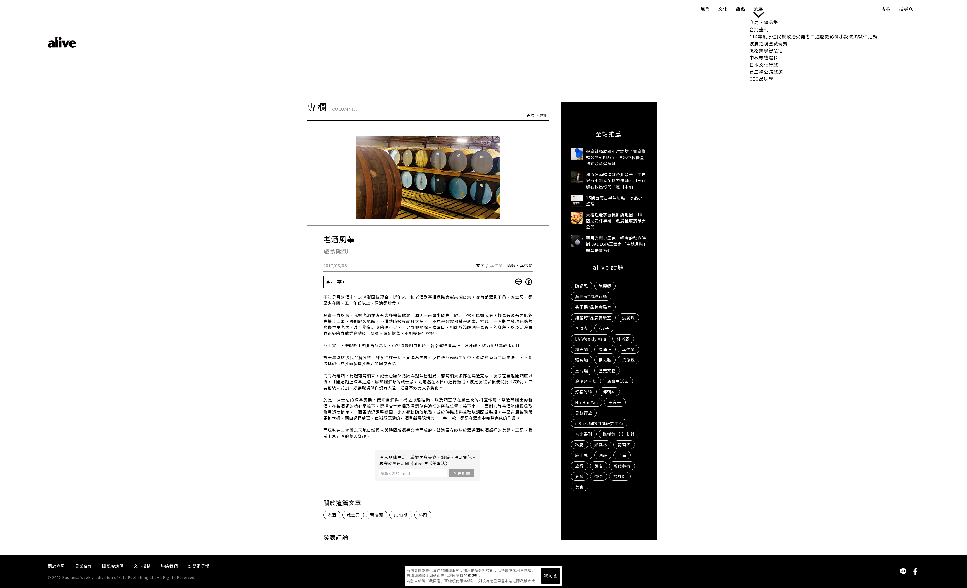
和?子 (604, 328)
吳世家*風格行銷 (591, 296)
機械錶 (609, 434)
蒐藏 (579, 476)
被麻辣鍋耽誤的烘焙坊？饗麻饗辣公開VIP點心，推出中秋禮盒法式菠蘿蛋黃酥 (616, 157)
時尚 (622, 455)
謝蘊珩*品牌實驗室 (593, 318)
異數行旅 (583, 413)
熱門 (423, 515)
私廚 (579, 445)
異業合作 (83, 566)
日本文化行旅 (763, 64)
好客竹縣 (583, 392)
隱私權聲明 (469, 576)
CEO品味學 (761, 78)
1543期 (401, 515)
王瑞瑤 (581, 370)
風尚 (705, 8)
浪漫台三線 (586, 381)
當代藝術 (622, 466)
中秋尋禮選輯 (763, 57)
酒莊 (603, 455)
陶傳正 (605, 349)
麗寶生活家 (618, 381)
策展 (758, 8)
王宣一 (614, 402)
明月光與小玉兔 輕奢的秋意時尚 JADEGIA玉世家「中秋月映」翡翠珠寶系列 (616, 244)
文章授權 (142, 566)
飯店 (598, 466)
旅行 (579, 466)
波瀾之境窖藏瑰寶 (768, 43)
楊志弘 (605, 360)
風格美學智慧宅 (766, 50)
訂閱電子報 (199, 566)
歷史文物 (607, 370)
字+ (341, 281)
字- (329, 282)
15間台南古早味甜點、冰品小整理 (614, 201)
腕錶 (630, 434)
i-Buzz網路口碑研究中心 (599, 423)
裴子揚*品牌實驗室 (593, 307)
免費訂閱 (461, 473)
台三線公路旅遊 (766, 71)
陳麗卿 (605, 286)
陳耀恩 (581, 286)
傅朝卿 (609, 392)
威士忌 (353, 515)
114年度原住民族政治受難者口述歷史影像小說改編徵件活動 (813, 36)
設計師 (619, 476)
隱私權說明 (113, 566)
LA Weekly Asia (590, 339)
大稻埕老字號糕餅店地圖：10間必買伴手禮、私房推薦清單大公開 (616, 221)
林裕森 (623, 339)
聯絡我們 (169, 566)
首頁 (531, 115)
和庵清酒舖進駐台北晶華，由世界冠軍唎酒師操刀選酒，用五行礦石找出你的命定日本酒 (616, 180)
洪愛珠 (628, 318)
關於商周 (56, 566)
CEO (598, 476)
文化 (723, 8)
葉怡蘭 (496, 265)
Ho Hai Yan (586, 402)
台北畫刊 (759, 29)
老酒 (332, 515)
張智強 (581, 360)
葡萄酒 (624, 445)
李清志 (581, 328)
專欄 (886, 8)
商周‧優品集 (763, 22)
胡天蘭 (581, 349)
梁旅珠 (628, 360)
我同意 (550, 576)
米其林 (600, 445)
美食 (579, 487)
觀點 (740, 8)
